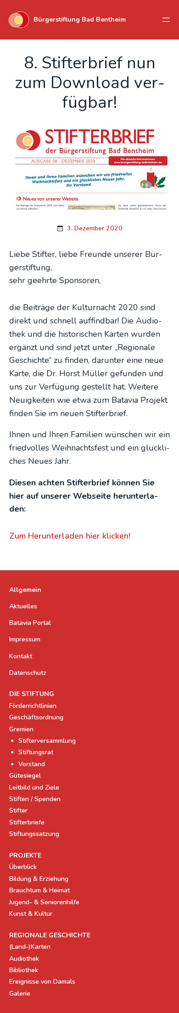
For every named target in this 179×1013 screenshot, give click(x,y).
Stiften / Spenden (35, 799)
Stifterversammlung (47, 740)
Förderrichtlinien (32, 705)
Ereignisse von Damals (42, 981)
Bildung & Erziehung (38, 878)
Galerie (19, 993)
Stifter (18, 810)
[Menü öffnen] (166, 19)
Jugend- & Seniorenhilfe (44, 902)
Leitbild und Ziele (34, 787)
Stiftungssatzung (34, 833)
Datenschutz (27, 672)
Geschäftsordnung (36, 717)
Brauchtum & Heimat (39, 890)
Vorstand (31, 764)
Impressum (24, 639)
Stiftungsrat (35, 752)
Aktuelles (23, 606)
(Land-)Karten (29, 946)
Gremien (21, 729)
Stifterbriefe (27, 822)
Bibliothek (23, 970)
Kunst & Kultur (30, 913)
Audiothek (24, 958)
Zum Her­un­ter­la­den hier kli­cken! (69, 535)
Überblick (23, 867)
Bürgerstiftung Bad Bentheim (80, 19)
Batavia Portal (30, 622)
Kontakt (20, 656)
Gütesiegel (25, 775)
